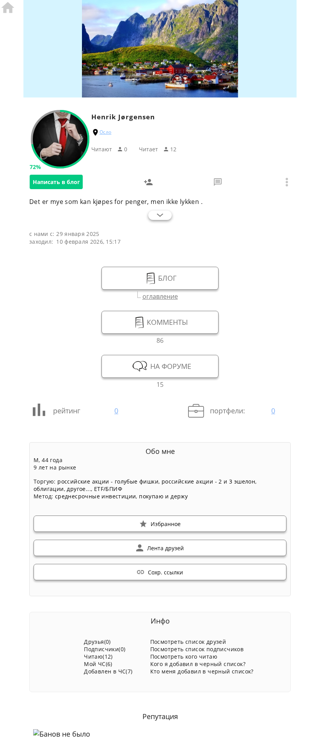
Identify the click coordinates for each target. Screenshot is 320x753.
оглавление (160, 295)
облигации (49, 489)
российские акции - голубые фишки (107, 481)
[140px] (60, 164)
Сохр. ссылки (165, 572)
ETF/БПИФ (108, 489)
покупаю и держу (163, 496)
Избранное (166, 524)
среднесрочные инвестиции (95, 496)
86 (160, 339)
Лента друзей (165, 548)
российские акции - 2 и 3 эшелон (208, 481)
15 (160, 383)
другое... (79, 489)
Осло (106, 132)
